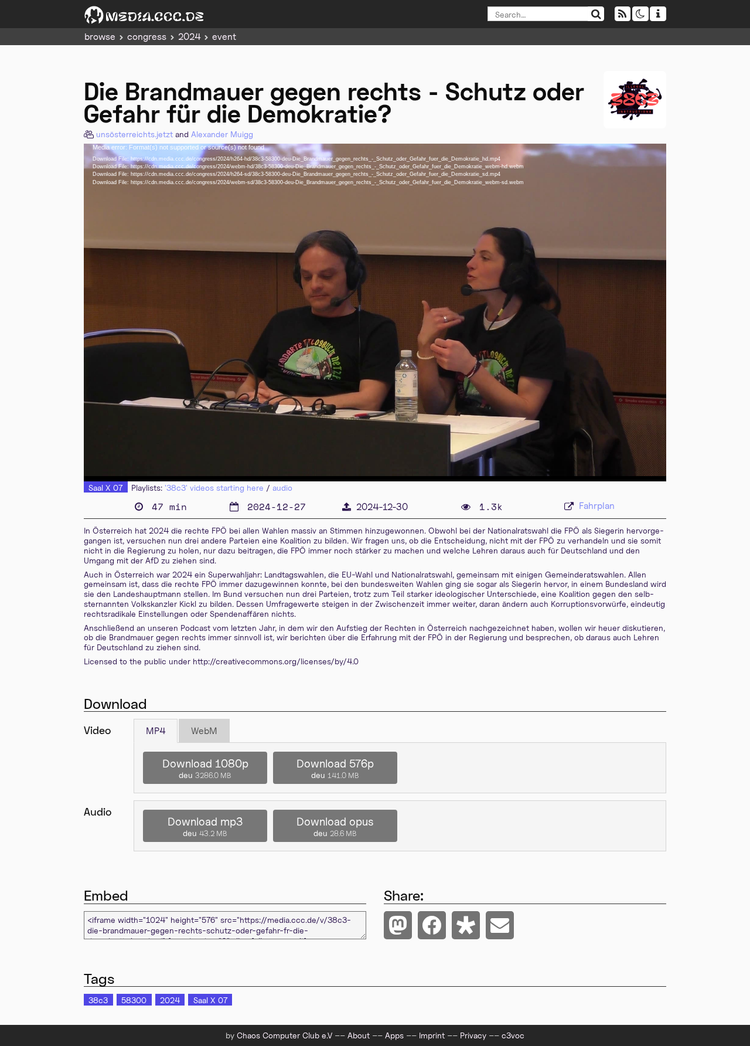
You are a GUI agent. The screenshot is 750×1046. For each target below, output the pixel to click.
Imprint (432, 1035)
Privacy (473, 1035)
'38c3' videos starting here (214, 488)
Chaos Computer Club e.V (284, 1035)
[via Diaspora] (466, 925)
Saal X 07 (105, 488)
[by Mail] (500, 925)
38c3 (98, 1000)
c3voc (513, 1035)
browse (99, 36)
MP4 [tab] (155, 730)
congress (146, 36)
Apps (394, 1035)
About (358, 1035)
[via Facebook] (432, 925)
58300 (133, 1000)
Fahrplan (597, 505)
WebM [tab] (204, 730)
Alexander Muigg (222, 134)
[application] (375, 312)
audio (282, 488)
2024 (189, 36)
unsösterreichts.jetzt (134, 134)
